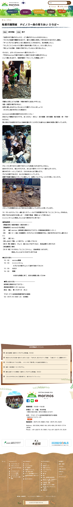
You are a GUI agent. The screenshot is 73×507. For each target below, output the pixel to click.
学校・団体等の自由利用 (48, 477)
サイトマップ (62, 476)
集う (44, 475)
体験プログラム (46, 467)
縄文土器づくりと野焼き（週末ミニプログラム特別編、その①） (24, 372)
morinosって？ (13, 461)
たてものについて (15, 471)
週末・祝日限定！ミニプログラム (15, 367)
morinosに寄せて (15, 475)
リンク (60, 474)
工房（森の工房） (29, 471)
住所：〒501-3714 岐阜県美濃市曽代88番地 (41, 416)
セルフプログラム (47, 469)
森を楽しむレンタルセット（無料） (49, 487)
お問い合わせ (62, 469)
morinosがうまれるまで (16, 468)
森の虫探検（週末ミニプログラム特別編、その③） (20, 353)
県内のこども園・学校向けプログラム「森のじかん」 (49, 480)
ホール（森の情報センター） (32, 473)
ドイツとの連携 (14, 473)
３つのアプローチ (15, 464)
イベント (9, 20)
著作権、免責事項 (21, 496)
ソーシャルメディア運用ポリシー (35, 496)
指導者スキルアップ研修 (48, 484)
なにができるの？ (45, 461)
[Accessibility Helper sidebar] (70, 8)
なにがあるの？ (27, 461)
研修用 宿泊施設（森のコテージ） (32, 476)
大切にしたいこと (15, 466)
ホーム (3, 20)
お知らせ (61, 471)
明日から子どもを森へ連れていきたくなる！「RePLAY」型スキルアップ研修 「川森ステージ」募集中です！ (36, 358)
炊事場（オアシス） (30, 469)
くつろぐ (45, 471)
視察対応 (45, 490)
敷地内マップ (46, 466)
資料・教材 (61, 464)
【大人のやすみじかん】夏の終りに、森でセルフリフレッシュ (23, 376)
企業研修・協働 (46, 483)
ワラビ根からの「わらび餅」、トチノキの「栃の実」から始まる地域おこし (27, 362)
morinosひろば (28, 466)
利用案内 (61, 461)
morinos (27, 464)
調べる (44, 473)
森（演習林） (28, 467)
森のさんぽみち (28, 479)
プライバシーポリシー (51, 496)
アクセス (61, 466)
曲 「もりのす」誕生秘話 (16, 477)
